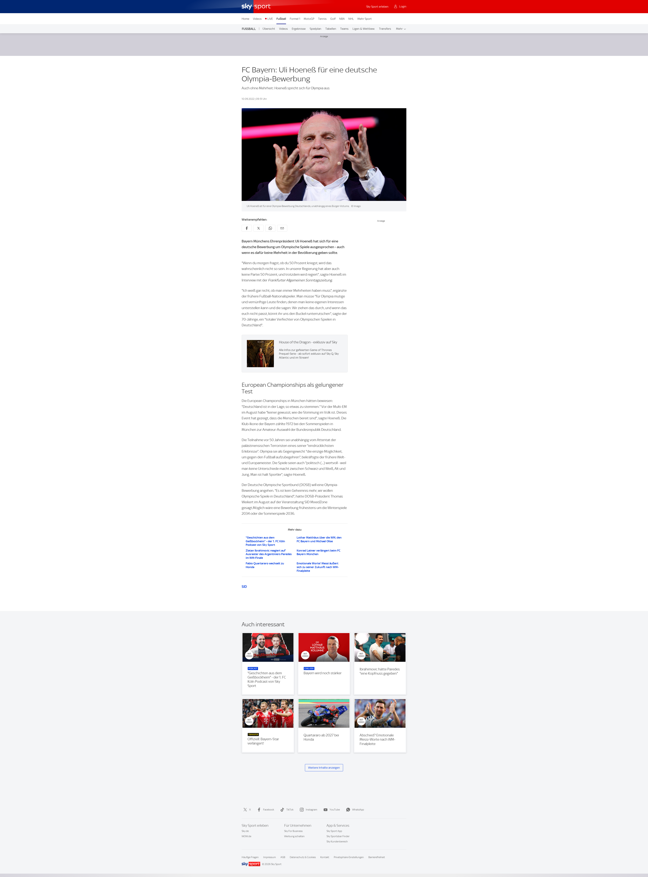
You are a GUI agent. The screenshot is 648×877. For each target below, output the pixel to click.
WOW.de (246, 836)
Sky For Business (293, 831)
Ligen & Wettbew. (364, 28)
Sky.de (245, 831)
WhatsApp (358, 809)
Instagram (311, 809)
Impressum (269, 857)
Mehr (399, 28)
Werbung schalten (294, 836)
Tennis (322, 18)
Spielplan (315, 28)
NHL (351, 18)
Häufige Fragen (250, 857)
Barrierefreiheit (376, 857)
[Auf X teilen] (258, 228)
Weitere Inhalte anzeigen (324, 767)
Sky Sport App (334, 831)
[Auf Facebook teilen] (247, 228)
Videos (257, 18)
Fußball (281, 18)
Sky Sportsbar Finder (338, 836)
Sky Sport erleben (377, 6)
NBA (342, 18)
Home (245, 18)
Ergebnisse (299, 28)
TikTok (289, 809)
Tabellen (330, 28)
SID (244, 586)
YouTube (335, 809)
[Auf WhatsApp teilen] (270, 228)
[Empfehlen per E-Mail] (282, 228)
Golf (333, 18)
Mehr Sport (364, 18)
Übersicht (269, 28)
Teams (344, 28)
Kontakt (324, 857)
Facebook (268, 809)
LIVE (270, 18)
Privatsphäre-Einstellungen (349, 857)
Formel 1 (295, 18)
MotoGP (309, 18)
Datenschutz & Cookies (303, 857)
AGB (282, 857)
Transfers (385, 28)
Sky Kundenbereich (337, 841)
